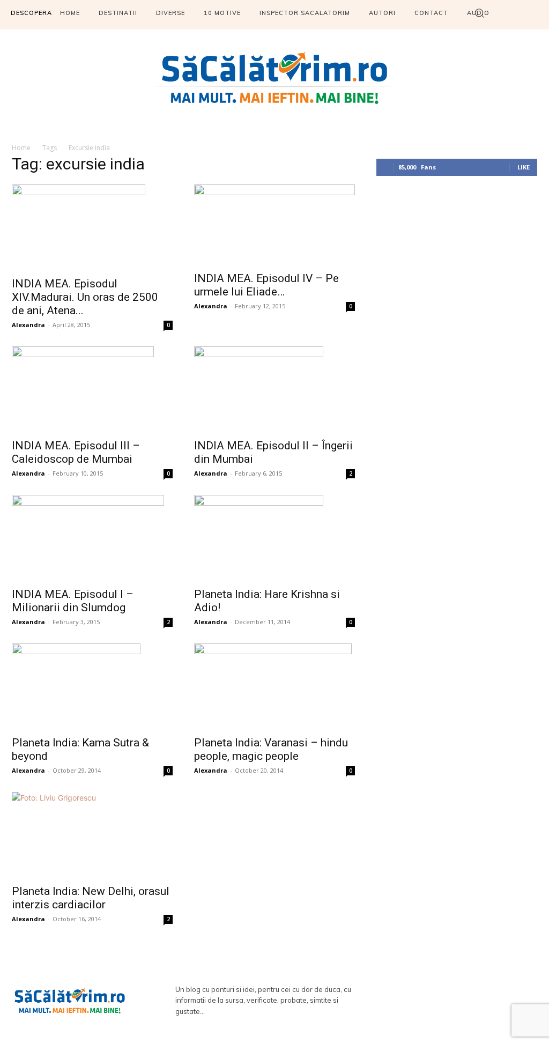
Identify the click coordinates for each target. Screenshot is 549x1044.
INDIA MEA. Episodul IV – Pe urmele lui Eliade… (266, 285)
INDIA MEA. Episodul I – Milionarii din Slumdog (72, 601)
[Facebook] (446, 1000)
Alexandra (28, 325)
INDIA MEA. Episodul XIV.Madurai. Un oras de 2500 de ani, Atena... (85, 297)
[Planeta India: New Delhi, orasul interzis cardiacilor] (92, 835)
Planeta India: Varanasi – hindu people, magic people (271, 749)
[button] (479, 13)
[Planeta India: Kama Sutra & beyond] (92, 686)
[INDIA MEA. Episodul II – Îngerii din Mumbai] (274, 389)
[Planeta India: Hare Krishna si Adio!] (274, 538)
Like (523, 167)
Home (21, 147)
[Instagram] (476, 1000)
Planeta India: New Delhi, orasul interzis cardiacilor (90, 898)
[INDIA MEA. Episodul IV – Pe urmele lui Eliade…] (274, 224)
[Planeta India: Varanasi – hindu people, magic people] (274, 686)
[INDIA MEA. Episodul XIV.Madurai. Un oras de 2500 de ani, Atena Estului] (92, 227)
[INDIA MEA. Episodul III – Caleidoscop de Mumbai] (92, 389)
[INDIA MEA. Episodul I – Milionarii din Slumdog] (92, 538)
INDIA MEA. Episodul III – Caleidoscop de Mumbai (76, 452)
